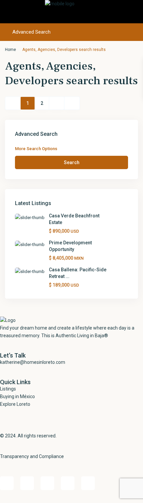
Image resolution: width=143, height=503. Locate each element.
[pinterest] (47, 483)
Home (10, 49)
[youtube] (67, 483)
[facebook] (7, 483)
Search (71, 162)
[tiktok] (27, 483)
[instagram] (88, 483)
